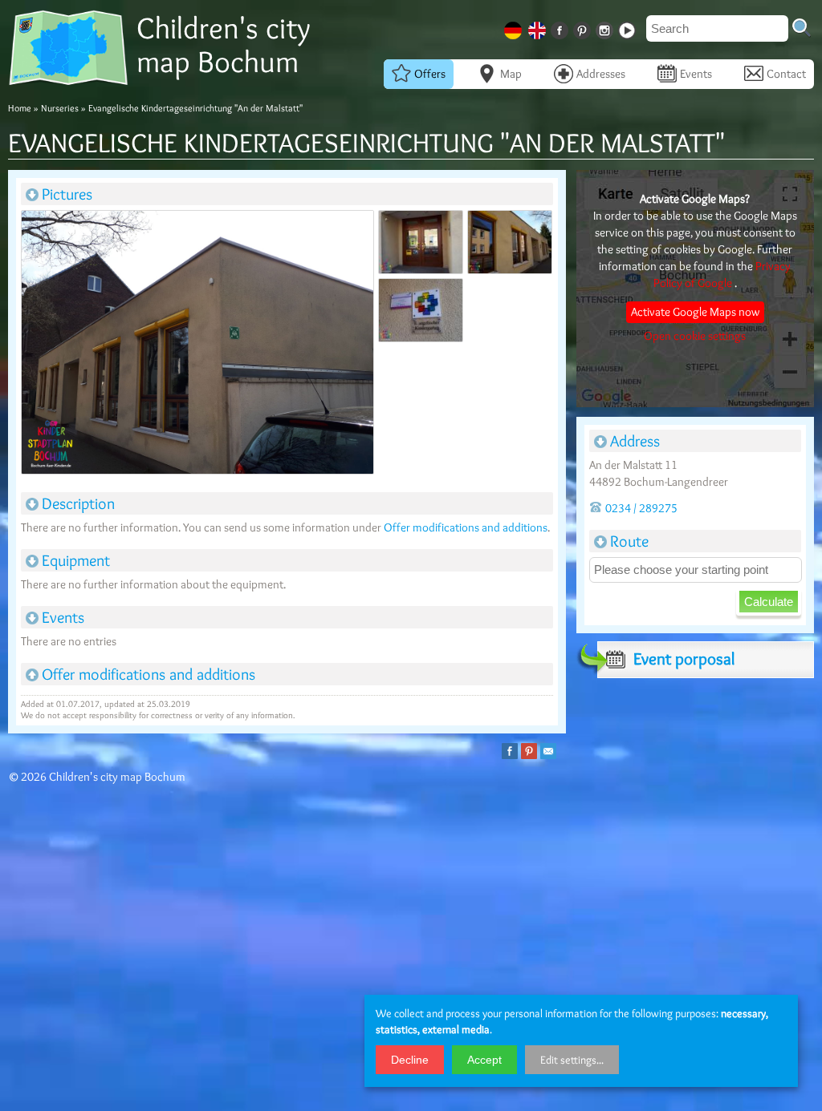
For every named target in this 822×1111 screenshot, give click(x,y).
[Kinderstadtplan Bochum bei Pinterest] (583, 27)
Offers (430, 74)
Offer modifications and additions (465, 527)
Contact (786, 74)
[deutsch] (514, 27)
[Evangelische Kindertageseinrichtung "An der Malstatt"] (196, 345)
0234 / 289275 (641, 508)
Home (19, 108)
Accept (484, 1059)
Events (696, 74)
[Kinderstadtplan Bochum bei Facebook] (561, 27)
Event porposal (684, 658)
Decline (410, 1059)
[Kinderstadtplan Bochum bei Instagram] (606, 27)
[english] (538, 27)
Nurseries (60, 108)
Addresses (600, 74)
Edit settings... (572, 1059)
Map (511, 74)
